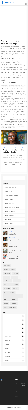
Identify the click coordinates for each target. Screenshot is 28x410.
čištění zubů (13, 303)
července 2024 (14, 356)
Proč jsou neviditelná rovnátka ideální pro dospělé (13, 151)
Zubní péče (8, 219)
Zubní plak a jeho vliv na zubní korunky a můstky (15, 233)
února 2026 (14, 328)
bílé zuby (6, 303)
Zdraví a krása (9, 199)
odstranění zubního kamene (10, 307)
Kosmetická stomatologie (11, 195)
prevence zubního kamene (9, 296)
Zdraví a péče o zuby (10, 187)
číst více (5, 168)
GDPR (22, 388)
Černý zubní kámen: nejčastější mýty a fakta (17, 239)
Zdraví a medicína (9, 215)
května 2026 (14, 316)
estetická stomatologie (9, 292)
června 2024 (14, 360)
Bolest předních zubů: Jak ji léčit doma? (16, 251)
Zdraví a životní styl (10, 211)
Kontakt (16, 396)
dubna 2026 (14, 320)
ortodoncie (6, 277)
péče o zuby (14, 277)
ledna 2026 (14, 332)
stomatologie (7, 288)
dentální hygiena (7, 281)
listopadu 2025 (14, 340)
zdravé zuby (14, 299)
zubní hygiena (7, 265)
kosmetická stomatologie (9, 269)
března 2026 (14, 324)
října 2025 (14, 344)
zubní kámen (15, 284)
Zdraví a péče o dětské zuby (12, 207)
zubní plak (6, 299)
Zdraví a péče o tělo (10, 203)
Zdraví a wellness (9, 191)
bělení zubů (15, 273)
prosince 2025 (14, 336)
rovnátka (20, 296)
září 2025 (14, 348)
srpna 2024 (14, 352)
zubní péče (15, 288)
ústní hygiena (7, 273)
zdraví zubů (16, 281)
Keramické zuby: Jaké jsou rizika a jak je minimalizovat (16, 245)
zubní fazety (6, 284)
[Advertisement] (14, 20)
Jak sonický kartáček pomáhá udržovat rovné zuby (15, 257)
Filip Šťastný (13, 147)
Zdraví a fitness (9, 223)
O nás (16, 383)
